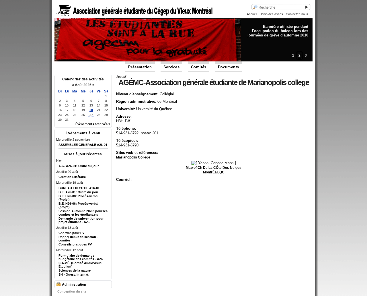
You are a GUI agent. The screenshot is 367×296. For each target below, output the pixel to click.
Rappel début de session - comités (78, 238)
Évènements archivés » (92, 124)
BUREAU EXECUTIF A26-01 (78, 188)
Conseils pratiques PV (75, 244)
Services (171, 67)
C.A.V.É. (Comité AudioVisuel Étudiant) (80, 264)
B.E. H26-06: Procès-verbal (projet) (78, 205)
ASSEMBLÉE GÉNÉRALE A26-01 (82, 144)
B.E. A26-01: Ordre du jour (78, 192)
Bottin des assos (271, 14)
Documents (228, 67)
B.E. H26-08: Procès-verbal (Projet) (78, 197)
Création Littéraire (72, 177)
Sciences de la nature (74, 270)
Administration (74, 285)
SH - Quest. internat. (73, 274)
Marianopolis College (133, 157)
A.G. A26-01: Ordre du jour (78, 166)
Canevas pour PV (71, 233)
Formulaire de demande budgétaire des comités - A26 (80, 257)
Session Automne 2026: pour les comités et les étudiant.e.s (83, 212)
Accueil (252, 14)
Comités (198, 67)
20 (91, 110)
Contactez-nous (297, 14)
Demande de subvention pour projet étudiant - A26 (81, 220)
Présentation (140, 67)
